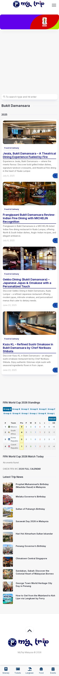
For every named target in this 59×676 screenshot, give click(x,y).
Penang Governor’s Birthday (31, 546)
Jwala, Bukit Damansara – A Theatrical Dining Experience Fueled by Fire (29, 155)
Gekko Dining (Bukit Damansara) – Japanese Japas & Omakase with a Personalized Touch (27, 283)
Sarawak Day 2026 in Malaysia (32, 521)
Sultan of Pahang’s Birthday (30, 509)
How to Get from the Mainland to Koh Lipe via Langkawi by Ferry (35, 597)
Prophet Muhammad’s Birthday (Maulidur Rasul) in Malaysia (32, 485)
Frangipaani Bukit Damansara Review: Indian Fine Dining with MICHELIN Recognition (29, 218)
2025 (4, 114)
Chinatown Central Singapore (31, 558)
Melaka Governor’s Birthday (31, 496)
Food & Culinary (11, 148)
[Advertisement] (29, 61)
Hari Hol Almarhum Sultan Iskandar (34, 533)
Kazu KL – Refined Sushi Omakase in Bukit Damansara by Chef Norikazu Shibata (28, 348)
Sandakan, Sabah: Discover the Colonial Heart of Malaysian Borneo (35, 572)
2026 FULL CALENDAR (30, 469)
